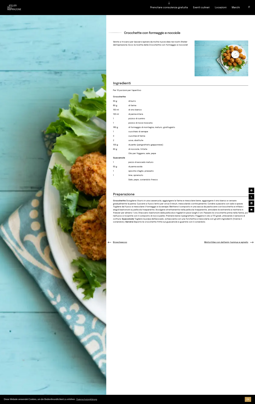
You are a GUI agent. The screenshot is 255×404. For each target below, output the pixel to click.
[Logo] (14, 7)
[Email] (251, 209)
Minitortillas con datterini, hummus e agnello (226, 242)
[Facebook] (251, 190)
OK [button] (247, 399)
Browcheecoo (120, 242)
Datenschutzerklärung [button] (86, 399)
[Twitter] (251, 197)
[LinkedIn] (251, 203)
